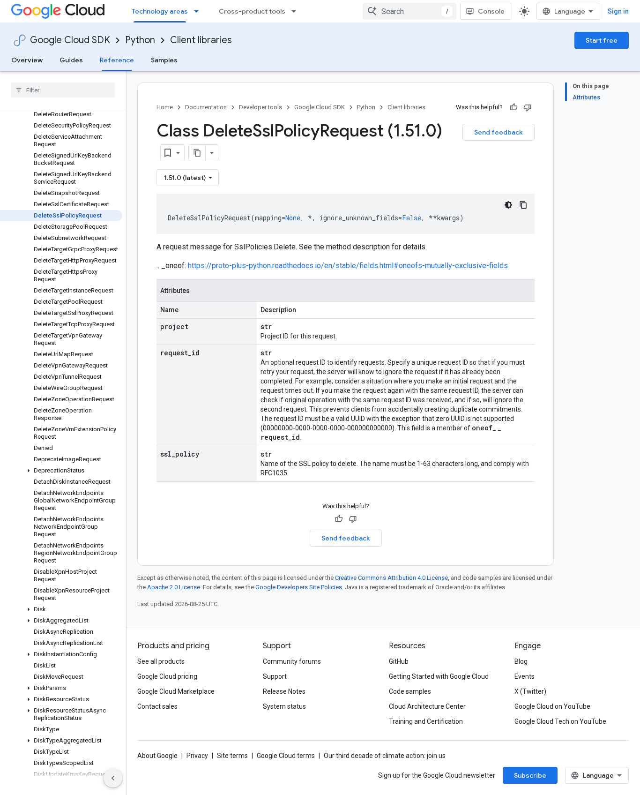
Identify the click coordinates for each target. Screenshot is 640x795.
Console (491, 11)
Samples (164, 60)
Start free (602, 40)
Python (140, 40)
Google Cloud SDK (70, 40)
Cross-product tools (252, 11)
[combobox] (409, 11)
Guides (71, 60)
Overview (27, 60)
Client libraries (201, 40)
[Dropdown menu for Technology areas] (199, 11)
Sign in (618, 11)
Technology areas (160, 11)
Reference (117, 60)
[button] (61, 470)
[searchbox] (63, 90)
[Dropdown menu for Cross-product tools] (296, 11)
